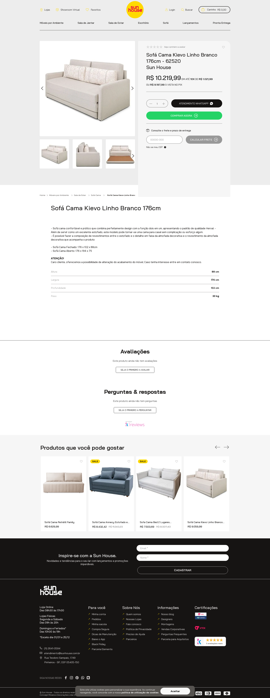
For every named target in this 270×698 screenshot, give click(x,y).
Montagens (167, 624)
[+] (163, 103)
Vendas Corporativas (173, 629)
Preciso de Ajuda (135, 634)
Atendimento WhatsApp (193, 103)
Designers (166, 619)
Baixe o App (98, 639)
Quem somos (133, 614)
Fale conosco (133, 624)
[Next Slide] (226, 447)
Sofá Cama (96, 195)
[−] (150, 103)
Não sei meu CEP (154, 147)
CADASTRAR (182, 570)
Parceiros (131, 639)
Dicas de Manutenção (104, 634)
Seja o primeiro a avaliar (135, 369)
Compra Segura (100, 629)
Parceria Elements (102, 649)
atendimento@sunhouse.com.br (62, 653)
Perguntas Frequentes (174, 634)
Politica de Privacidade (139, 629)
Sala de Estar (80, 195)
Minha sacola (99, 624)
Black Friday (98, 644)
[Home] (51, 590)
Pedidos (96, 619)
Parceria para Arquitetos (175, 639)
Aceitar (175, 691)
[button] (187, 9)
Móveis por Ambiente (59, 195)
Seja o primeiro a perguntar (135, 410)
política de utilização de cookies (139, 692)
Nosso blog (167, 614)
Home (42, 195)
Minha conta (99, 614)
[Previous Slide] (218, 447)
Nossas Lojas (133, 619)
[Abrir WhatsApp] (262, 690)
